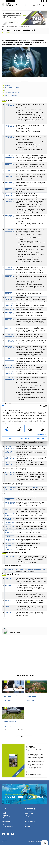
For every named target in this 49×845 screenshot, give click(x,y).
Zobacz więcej (24, 736)
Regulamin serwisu (6, 817)
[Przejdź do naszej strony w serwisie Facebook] (44, 1)
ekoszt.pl (26, 828)
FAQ (16, 0)
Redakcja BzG (4, 36)
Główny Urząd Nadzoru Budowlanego (11, 92)
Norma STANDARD (29, 813)
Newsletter (20, 0)
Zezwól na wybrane (24, 438)
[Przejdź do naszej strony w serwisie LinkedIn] (41, 1)
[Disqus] (24, 654)
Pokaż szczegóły (40, 434)
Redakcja (4, 812)
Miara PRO (27, 815)
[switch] (18, 430)
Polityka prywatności (7, 828)
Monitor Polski (7, 85)
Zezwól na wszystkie (39, 438)
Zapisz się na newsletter (7, 826)
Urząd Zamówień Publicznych (10, 93)
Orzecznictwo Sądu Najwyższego (10, 88)
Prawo (10, 26)
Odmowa (9, 438)
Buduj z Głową (5, 26)
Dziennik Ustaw (7, 83)
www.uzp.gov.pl (9, 569)
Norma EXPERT (28, 812)
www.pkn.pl (8, 578)
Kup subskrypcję (31, 5)
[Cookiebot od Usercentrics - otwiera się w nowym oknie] (41, 406)
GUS (5, 90)
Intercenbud (35, 0)
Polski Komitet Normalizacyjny (10, 95)
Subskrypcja (5, 815)
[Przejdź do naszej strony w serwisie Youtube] (46, 1)
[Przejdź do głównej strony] (7, 4)
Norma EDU (27, 817)
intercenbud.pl (27, 826)
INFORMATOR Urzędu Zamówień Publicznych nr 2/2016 (30, 569)
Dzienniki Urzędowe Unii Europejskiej (11, 87)
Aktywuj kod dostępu (10, 0)
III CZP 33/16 (34, 488)
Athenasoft (29, 0)
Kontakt (25, 0)
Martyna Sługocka (7, 700)
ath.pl (25, 824)
